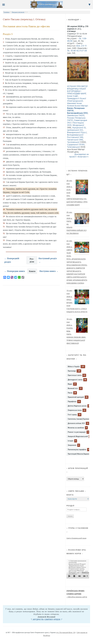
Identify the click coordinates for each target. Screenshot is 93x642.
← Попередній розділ (11, 260)
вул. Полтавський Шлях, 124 (65, 632)
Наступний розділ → (48, 260)
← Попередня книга (14, 271)
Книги (32, 271)
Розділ (70, 505)
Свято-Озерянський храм (76, 538)
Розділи (32, 260)
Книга (70, 495)
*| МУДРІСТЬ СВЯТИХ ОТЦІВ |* (46, 619)
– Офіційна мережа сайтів (76, 594)
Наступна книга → (48, 271)
